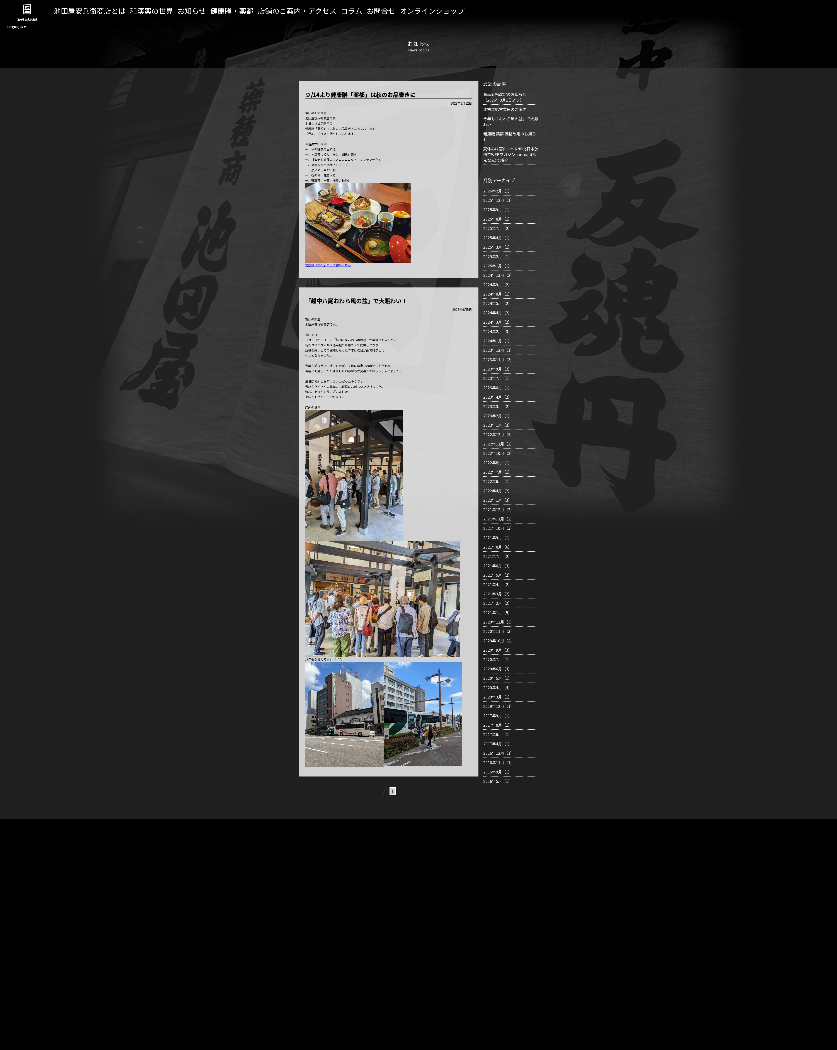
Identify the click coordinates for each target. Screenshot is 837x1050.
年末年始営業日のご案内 (504, 109)
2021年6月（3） (497, 565)
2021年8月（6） (497, 547)
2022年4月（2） (497, 490)
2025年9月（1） (497, 209)
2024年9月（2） (497, 284)
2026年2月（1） (497, 191)
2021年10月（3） (498, 528)
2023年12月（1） (498, 350)
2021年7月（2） (497, 556)
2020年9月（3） (497, 650)
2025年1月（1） (497, 265)
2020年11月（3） (498, 631)
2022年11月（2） (498, 444)
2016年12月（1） (498, 753)
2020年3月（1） (497, 697)
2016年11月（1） (498, 762)
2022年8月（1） (497, 462)
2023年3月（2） (497, 406)
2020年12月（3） (498, 622)
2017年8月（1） (497, 725)
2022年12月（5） (498, 434)
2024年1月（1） (497, 340)
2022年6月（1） (497, 481)
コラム (351, 10)
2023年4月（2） (497, 397)
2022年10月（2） (498, 453)
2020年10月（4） (498, 640)
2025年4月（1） (497, 237)
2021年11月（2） (498, 519)
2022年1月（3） (497, 500)
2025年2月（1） (497, 256)
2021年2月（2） (497, 603)
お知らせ (191, 10)
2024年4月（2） (497, 312)
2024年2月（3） (497, 331)
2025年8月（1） (497, 219)
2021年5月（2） (497, 575)
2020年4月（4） (497, 687)
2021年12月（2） (498, 509)
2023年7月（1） (497, 378)
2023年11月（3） (498, 359)
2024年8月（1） (497, 294)
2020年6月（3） (497, 668)
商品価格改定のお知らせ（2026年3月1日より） (504, 97)
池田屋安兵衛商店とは (90, 10)
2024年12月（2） (498, 275)
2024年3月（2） (497, 322)
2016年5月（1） (497, 781)
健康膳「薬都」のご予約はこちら (328, 265)
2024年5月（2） (497, 303)
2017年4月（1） (497, 743)
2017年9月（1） (497, 715)
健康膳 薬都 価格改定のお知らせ (509, 136)
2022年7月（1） (497, 472)
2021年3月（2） (497, 593)
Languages (16, 26)
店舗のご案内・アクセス (297, 10)
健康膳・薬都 (231, 10)
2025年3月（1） (497, 247)
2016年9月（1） (497, 772)
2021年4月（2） (497, 584)
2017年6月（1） (497, 734)
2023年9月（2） (497, 369)
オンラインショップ (432, 10)
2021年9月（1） (497, 537)
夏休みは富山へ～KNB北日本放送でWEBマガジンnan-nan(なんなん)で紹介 (510, 154)
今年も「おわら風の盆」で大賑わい (510, 121)
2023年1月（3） (497, 425)
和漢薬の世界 (151, 10)
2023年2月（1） (497, 415)
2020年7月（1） (497, 659)
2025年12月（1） (498, 200)
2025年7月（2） (497, 228)
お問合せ (381, 10)
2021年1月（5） (497, 612)
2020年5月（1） (497, 678)
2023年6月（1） (497, 387)
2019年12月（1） (498, 706)
